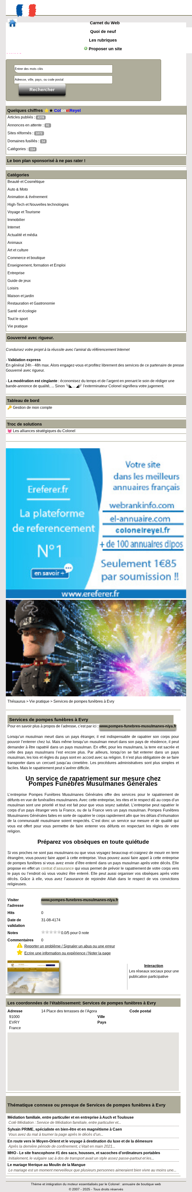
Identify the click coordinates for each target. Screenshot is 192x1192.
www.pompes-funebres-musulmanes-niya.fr (137, 726)
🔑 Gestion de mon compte (29, 407)
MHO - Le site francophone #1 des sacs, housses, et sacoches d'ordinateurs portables (83, 1153)
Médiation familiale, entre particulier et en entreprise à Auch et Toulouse (70, 1117)
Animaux (14, 243)
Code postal (140, 1011)
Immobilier (16, 220)
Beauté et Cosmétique (25, 182)
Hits (11, 913)
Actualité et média (22, 235)
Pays (101, 1022)
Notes (12, 933)
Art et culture (17, 250)
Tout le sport (17, 319)
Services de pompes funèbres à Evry (83, 701)
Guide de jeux (19, 281)
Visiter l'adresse (15, 902)
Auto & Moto (17, 189)
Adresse (14, 1011)
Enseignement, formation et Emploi (36, 265)
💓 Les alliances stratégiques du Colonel (41, 431)
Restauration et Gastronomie (31, 303)
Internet (13, 227)
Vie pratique (17, 326)
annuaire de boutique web (141, 1184)
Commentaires (20, 940)
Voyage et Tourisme (23, 212)
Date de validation (16, 923)
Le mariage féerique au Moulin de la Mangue (46, 1165)
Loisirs (12, 288)
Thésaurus (16, 701)
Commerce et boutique (26, 258)
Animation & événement (27, 197)
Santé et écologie (22, 311)
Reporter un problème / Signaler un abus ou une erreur (69, 946)
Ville (101, 1017)
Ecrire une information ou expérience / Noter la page (67, 953)
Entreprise (16, 273)
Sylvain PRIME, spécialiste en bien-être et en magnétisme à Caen (64, 1129)
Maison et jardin (20, 296)
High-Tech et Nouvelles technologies (38, 204)
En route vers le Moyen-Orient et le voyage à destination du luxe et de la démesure (80, 1141)
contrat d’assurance (57, 868)
